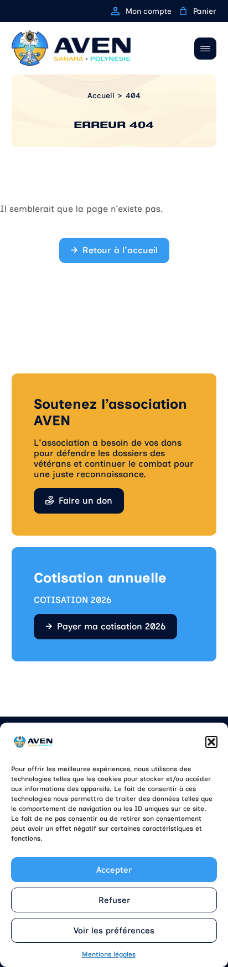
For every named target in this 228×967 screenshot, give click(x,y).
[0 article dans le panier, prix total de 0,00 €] (183, 11)
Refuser (114, 900)
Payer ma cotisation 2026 (111, 626)
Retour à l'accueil (120, 250)
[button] (211, 741)
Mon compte (149, 11)
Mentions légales (109, 954)
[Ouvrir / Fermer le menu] (205, 49)
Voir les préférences (114, 931)
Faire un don (85, 500)
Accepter (114, 870)
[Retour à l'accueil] (71, 48)
